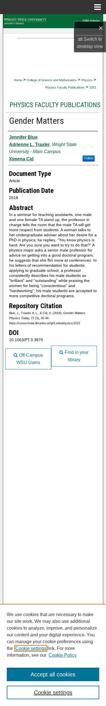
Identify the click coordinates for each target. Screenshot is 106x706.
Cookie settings (30, 648)
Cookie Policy (63, 655)
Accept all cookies (53, 674)
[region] (53, 655)
